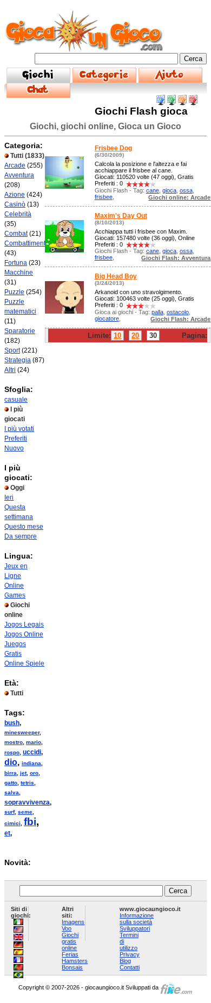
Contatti (130, 967)
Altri (10, 370)
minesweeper (21, 732)
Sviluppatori (135, 928)
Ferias (70, 954)
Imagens (73, 922)
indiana (31, 763)
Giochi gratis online (70, 941)
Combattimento (26, 243)
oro (34, 773)
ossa (186, 190)
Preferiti (15, 438)
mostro (13, 742)
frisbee (104, 197)
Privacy (130, 954)
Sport (12, 350)
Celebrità (17, 214)
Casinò (14, 204)
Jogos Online (23, 634)
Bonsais (72, 967)
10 (117, 335)
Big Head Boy (116, 276)
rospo (11, 752)
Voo (66, 928)
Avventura (19, 175)
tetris (27, 783)
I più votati (19, 429)
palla (157, 312)
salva (11, 792)
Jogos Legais (24, 624)
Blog (125, 961)
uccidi (32, 752)
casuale (16, 399)
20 (135, 335)
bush (11, 723)
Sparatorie (19, 331)
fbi (30, 821)
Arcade (14, 165)
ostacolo (178, 312)
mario (33, 742)
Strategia (17, 360)
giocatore (107, 318)
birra (10, 773)
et (7, 833)
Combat (16, 233)
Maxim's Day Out (121, 216)
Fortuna (15, 263)
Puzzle (14, 292)
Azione (14, 194)
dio (10, 762)
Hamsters (75, 961)
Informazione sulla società (137, 918)
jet (23, 773)
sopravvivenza (27, 802)
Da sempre (20, 536)
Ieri (9, 497)
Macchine (18, 272)
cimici (12, 823)
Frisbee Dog (113, 148)
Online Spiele (24, 663)
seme (25, 812)
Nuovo (14, 448)
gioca (169, 190)
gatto (10, 783)
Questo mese (23, 526)
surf (9, 812)
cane (152, 190)
